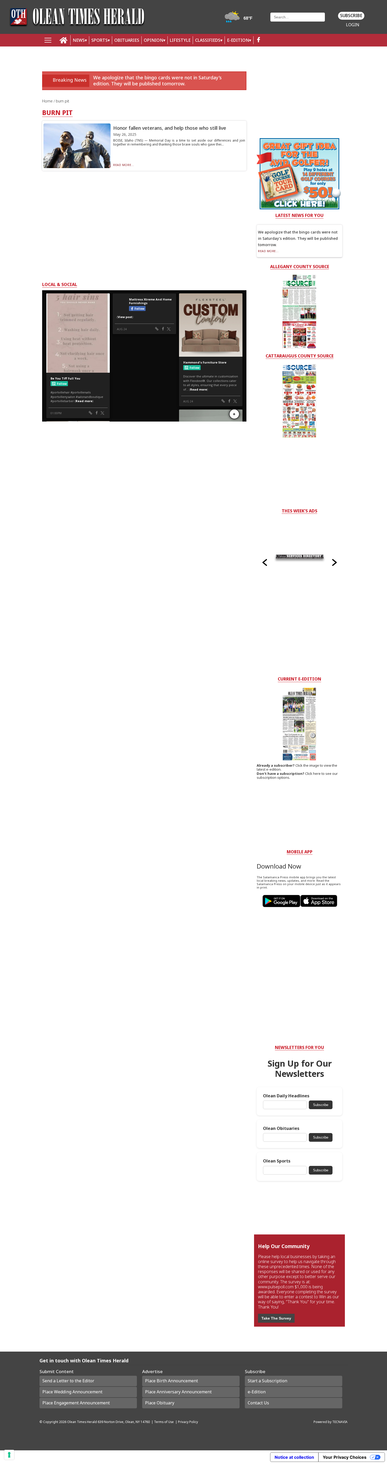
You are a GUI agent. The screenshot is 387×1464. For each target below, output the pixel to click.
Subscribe (351, 15)
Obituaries (126, 40)
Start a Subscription (267, 1381)
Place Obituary (159, 1403)
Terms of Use (164, 1422)
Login (352, 24)
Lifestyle (180, 40)
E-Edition (238, 40)
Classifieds (207, 40)
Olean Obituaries (281, 1128)
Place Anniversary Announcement (178, 1392)
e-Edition (257, 1392)
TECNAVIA (340, 1422)
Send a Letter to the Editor (68, 1381)
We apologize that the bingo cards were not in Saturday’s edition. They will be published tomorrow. (157, 80)
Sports (99, 40)
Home (48, 100)
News (79, 40)
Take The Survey (276, 1318)
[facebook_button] (258, 40)
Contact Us (258, 1403)
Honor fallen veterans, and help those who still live (169, 128)
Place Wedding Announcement (72, 1392)
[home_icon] (63, 40)
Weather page (239, 19)
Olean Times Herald (82, 1422)
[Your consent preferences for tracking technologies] (9, 1455)
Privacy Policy (188, 1422)
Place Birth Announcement (171, 1381)
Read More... (123, 165)
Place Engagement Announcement (76, 1403)
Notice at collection (294, 1457)
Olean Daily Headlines (286, 1095)
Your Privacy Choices (344, 1457)
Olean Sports (276, 1161)
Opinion (153, 40)
